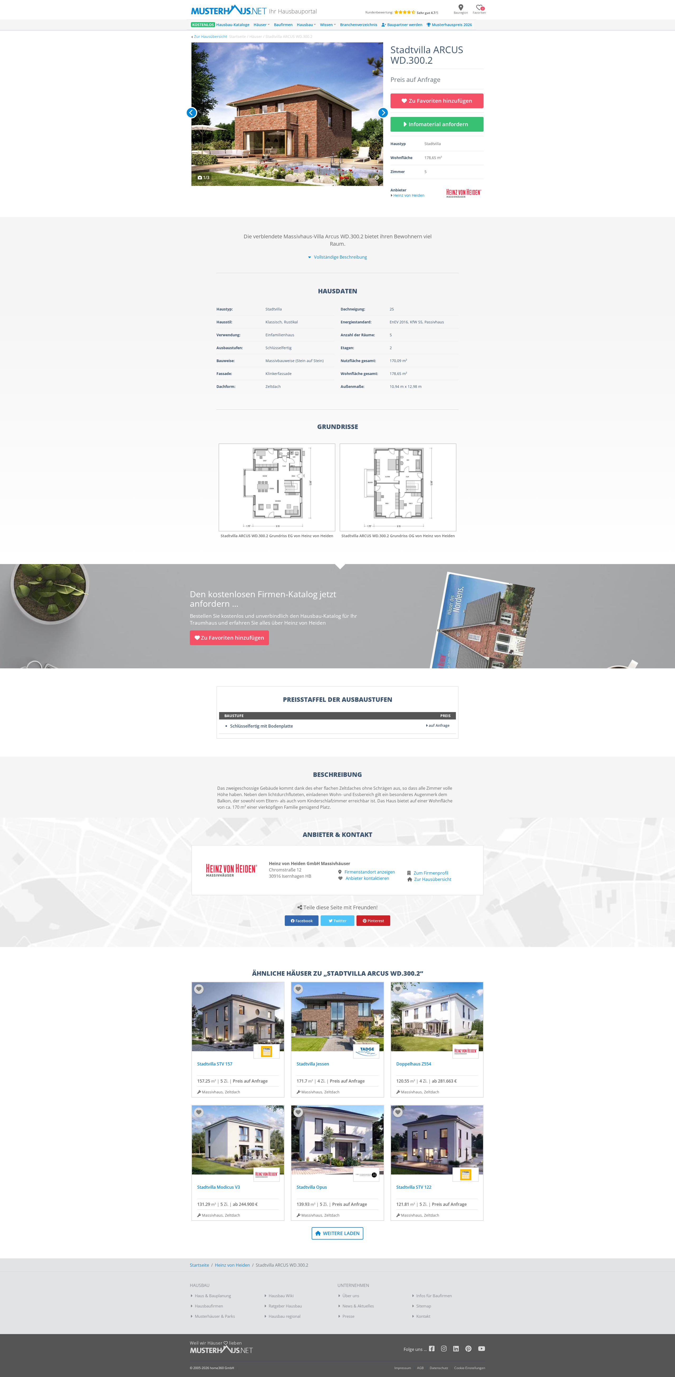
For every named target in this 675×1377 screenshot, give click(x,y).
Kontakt (423, 1316)
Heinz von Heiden (232, 1265)
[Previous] (191, 113)
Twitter (339, 920)
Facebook (304, 920)
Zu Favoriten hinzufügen (440, 100)
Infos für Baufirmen (434, 1295)
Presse (348, 1316)
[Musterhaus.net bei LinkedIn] (459, 1349)
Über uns (351, 1295)
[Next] (383, 113)
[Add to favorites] (199, 989)
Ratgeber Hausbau (285, 1306)
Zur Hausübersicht (210, 36)
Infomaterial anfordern (440, 124)
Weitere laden (341, 1233)
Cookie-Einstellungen (469, 1368)
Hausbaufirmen (209, 1306)
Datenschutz (439, 1368)
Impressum (402, 1368)
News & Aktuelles (358, 1306)
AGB (420, 1368)
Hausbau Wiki (281, 1295)
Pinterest (375, 920)
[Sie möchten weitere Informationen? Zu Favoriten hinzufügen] (287, 114)
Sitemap (423, 1306)
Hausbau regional (285, 1316)
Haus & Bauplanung (213, 1295)
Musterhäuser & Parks (215, 1316)
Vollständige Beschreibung (340, 257)
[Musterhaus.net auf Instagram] (447, 1349)
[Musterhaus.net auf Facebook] (435, 1349)
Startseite (199, 1265)
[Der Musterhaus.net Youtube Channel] (481, 1349)
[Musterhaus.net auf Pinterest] (471, 1349)
